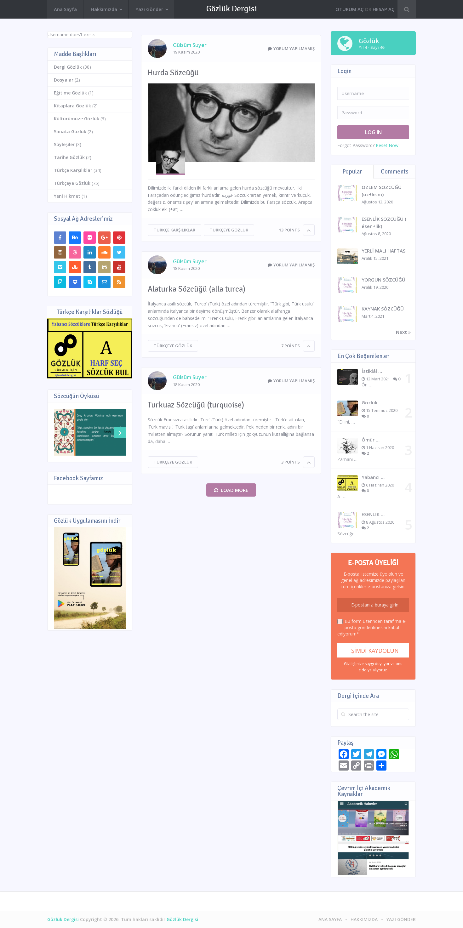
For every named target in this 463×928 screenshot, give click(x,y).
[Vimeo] (60, 267)
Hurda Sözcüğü (173, 72)
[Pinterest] (119, 237)
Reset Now (387, 145)
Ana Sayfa (65, 9)
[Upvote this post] (309, 230)
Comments (395, 171)
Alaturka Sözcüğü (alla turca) (196, 289)
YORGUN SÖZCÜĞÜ (383, 279)
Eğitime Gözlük (70, 93)
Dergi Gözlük (68, 67)
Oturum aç (349, 9)
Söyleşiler (64, 144)
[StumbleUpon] (75, 267)
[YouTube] (119, 267)
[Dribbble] (75, 252)
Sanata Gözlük (70, 131)
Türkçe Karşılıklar (174, 230)
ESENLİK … (373, 514)
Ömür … (371, 439)
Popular (352, 171)
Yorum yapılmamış (294, 48)
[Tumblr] (89, 267)
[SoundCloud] (104, 252)
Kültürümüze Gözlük (76, 119)
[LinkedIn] (89, 252)
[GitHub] (104, 267)
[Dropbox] (75, 282)
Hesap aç (383, 9)
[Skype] (89, 282)
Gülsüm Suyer (190, 45)
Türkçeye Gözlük (229, 230)
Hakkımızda (104, 9)
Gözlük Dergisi (231, 9)
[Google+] (104, 237)
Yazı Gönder (149, 9)
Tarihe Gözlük (69, 157)
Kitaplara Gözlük (72, 106)
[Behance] (75, 237)
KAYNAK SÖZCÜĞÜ (383, 308)
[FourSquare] (60, 282)
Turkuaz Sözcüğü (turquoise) (196, 405)
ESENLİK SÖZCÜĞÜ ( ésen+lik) (384, 222)
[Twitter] (119, 252)
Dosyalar (63, 80)
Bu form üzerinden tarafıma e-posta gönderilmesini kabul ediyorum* (372, 627)
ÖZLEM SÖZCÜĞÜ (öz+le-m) (382, 190)
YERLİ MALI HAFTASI (384, 251)
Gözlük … (372, 402)
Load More (234, 490)
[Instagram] (60, 252)
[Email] (104, 282)
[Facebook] (60, 237)
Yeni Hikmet (67, 196)
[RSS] (119, 282)
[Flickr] (89, 237)
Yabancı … (373, 477)
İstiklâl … (372, 371)
